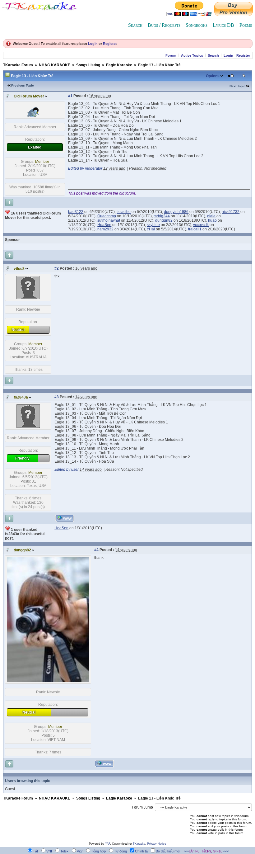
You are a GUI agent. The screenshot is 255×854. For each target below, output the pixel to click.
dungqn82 (22, 550)
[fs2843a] (28, 426)
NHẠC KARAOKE (54, 65)
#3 (56, 397)
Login (93, 43)
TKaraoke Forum (18, 65)
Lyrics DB (223, 25)
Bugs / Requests (164, 25)
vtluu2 (19, 269)
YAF (107, 843)
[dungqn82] (48, 680)
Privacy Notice (156, 843)
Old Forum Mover (29, 96)
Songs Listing (88, 65)
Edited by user (66, 469)
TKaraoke (139, 843)
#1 (70, 96)
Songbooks (196, 25)
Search (135, 25)
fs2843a (21, 397)
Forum (170, 55)
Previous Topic (22, 85)
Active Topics (192, 55)
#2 (56, 268)
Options (213, 76)
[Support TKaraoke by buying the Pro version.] (233, 14)
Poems (245, 25)
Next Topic (237, 86)
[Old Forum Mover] (35, 115)
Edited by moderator (85, 168)
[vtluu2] (28, 298)
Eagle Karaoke (119, 65)
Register (109, 43)
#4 (96, 550)
